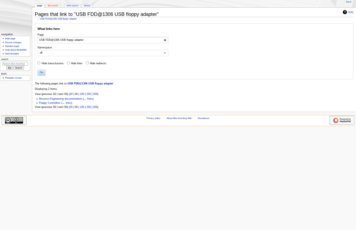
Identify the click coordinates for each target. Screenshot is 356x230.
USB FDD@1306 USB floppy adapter (58, 19)
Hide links (77, 63)
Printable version (13, 78)
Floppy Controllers (50, 103)
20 (71, 94)
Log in (348, 1)
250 (89, 94)
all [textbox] (41, 52)
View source (72, 5)
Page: (40, 34)
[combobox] (102, 40)
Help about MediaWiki (16, 50)
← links (88, 98)
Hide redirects (98, 63)
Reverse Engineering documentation (60, 98)
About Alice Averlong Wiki (179, 118)
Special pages (12, 53)
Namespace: (45, 47)
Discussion (53, 5)
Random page (12, 46)
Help (350, 12)
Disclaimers (204, 118)
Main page (10, 38)
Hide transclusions (53, 63)
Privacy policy (153, 118)
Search (4, 59)
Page (39, 5)
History (87, 5)
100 (82, 94)
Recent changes (13, 42)
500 (95, 94)
